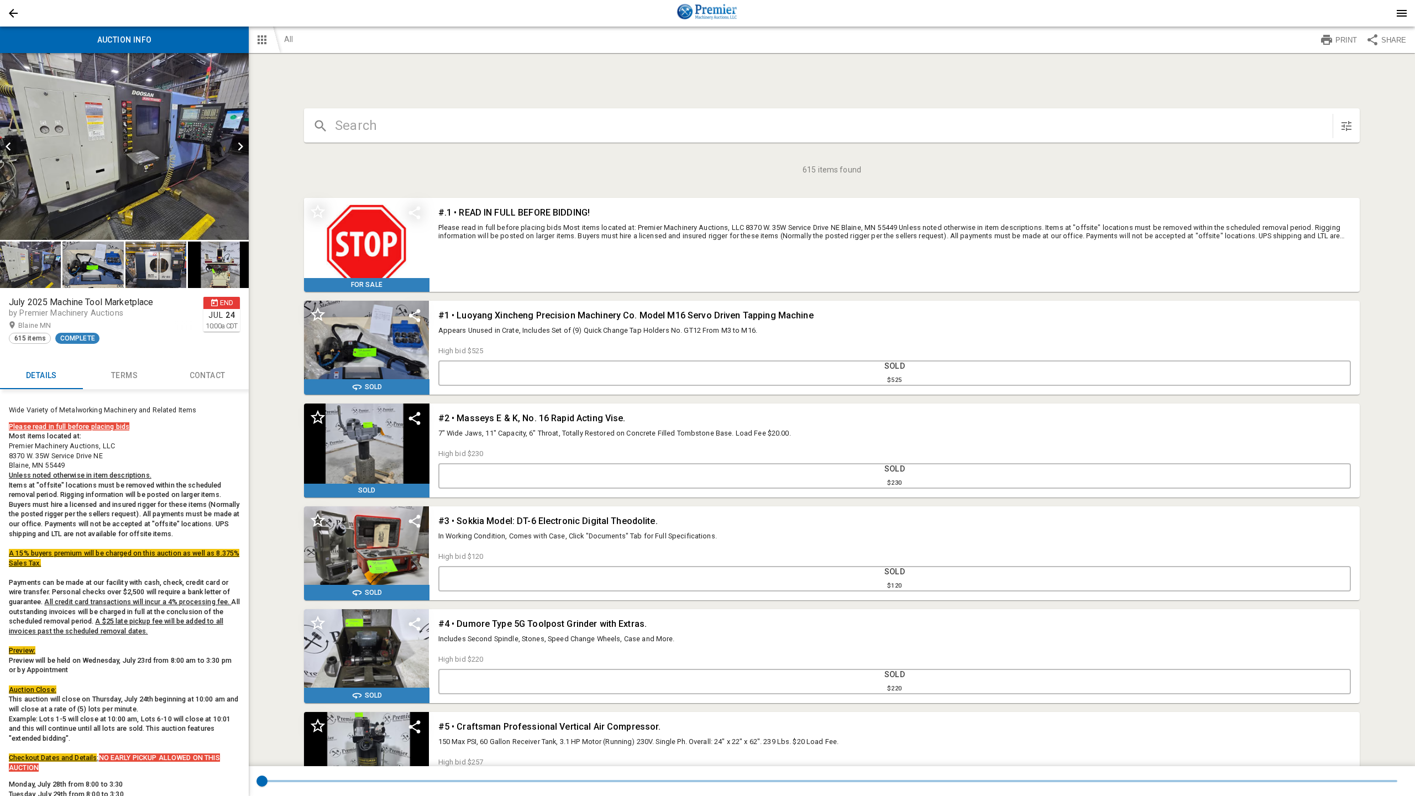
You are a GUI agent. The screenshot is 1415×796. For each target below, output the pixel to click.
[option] (124, 146)
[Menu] (1401, 13)
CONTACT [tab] (208, 375)
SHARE (1393, 40)
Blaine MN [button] (45, 325)
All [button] (288, 39)
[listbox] (124, 146)
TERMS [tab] (124, 375)
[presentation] (707, 13)
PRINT (1346, 40)
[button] (13, 13)
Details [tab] (41, 375)
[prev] (8, 146)
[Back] (13, 13)
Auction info (124, 39)
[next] (240, 146)
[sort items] (1346, 126)
